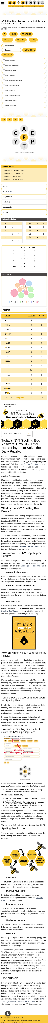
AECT (8, 320)
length (31, 316)
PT (8, 384)
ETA (8, 375)
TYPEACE (7, 398)
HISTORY (8, 40)
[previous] (10, 119)
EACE (8, 330)
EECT (8, 334)
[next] (16, 119)
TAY (7, 393)
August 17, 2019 (18, 179)
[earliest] (4, 119)
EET (8, 370)
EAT (8, 366)
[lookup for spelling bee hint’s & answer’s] (4, 34)
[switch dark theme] (8, 1013)
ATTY (7, 361)
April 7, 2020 (17, 176)
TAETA (7, 389)
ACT (8, 352)
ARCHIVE (21, 40)
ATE (8, 357)
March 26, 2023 (28, 153)
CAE (7, 325)
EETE (7, 339)
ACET (7, 348)
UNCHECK (7, 55)
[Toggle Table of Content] (27, 434)
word (7, 316)
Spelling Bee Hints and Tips (32, 566)
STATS (33, 40)
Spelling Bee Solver (32, 464)
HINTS (13, 34)
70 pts (9, 192)
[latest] (22, 119)
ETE (8, 379)
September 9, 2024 (18, 170)
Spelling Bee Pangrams (29, 546)
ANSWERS (26, 34)
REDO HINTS (29, 50)
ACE (8, 343)
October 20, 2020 (18, 173)
